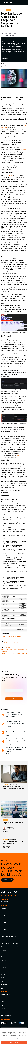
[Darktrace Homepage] (9, 2)
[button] (23, 2)
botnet (10, 175)
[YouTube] (8, 895)
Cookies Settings (14, 1038)
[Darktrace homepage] (12, 892)
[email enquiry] (15, 895)
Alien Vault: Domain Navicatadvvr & (12, 648)
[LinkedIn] (2, 895)
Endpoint (5, 784)
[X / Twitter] (5, 895)
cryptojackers (20, 455)
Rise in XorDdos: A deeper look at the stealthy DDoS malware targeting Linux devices (12, 643)
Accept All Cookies (14, 1042)
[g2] (12, 895)
